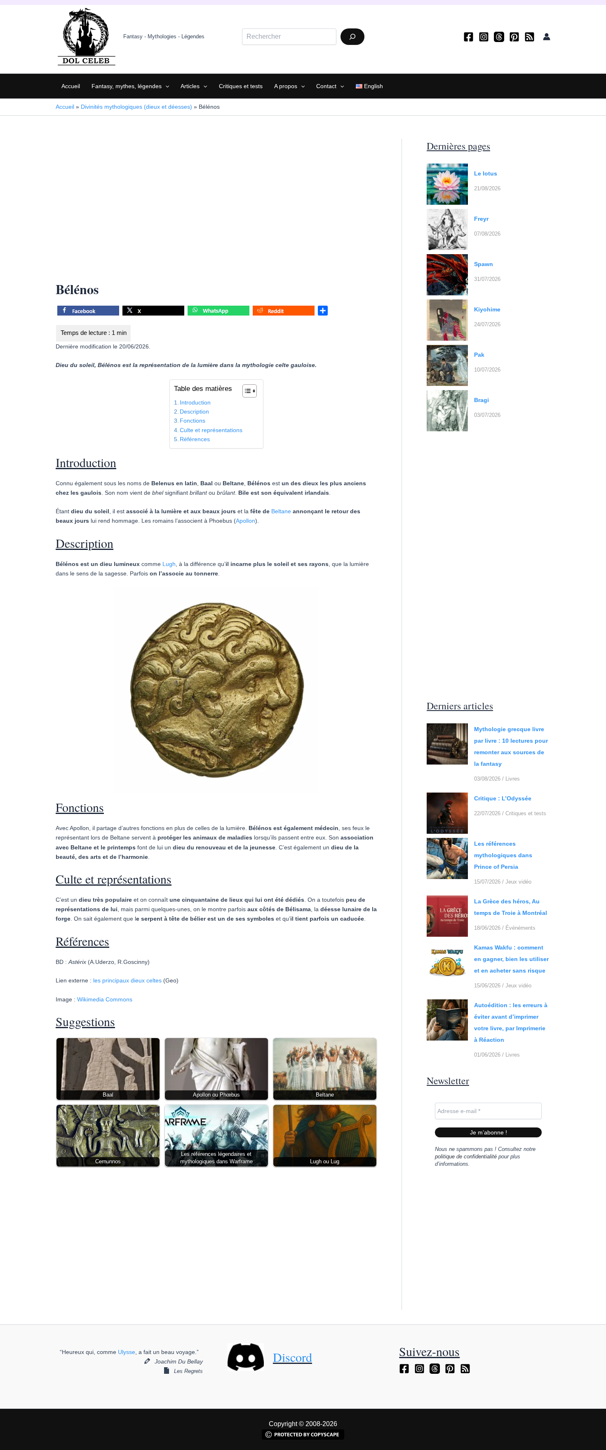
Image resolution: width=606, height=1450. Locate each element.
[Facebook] (468, 37)
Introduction (195, 402)
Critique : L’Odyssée (502, 798)
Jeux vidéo (518, 882)
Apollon (245, 520)
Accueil (70, 86)
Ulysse (126, 1352)
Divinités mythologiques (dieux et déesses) (136, 106)
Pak (479, 354)
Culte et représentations (211, 430)
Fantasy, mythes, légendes (127, 86)
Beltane (281, 511)
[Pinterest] (514, 37)
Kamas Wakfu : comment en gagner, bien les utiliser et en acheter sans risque (511, 959)
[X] (153, 312)
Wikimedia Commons (104, 999)
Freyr (481, 218)
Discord (292, 1357)
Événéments (520, 928)
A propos (285, 86)
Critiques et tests (241, 86)
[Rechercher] (352, 36)
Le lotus (485, 173)
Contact (326, 86)
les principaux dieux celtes (127, 980)
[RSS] (529, 37)
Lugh (169, 564)
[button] (165, 86)
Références (195, 439)
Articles (190, 86)
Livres (512, 779)
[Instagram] (484, 37)
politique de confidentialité (466, 1156)
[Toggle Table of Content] (245, 391)
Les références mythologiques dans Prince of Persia (503, 855)
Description (194, 411)
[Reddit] (283, 312)
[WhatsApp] (218, 312)
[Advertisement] (216, 199)
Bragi (481, 400)
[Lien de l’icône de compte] (546, 36)
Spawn (483, 264)
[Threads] (499, 37)
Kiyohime (487, 309)
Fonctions (192, 420)
